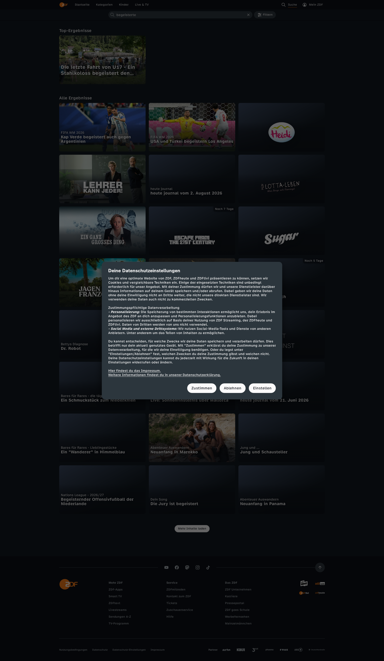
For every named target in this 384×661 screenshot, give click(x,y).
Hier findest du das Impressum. (134, 371)
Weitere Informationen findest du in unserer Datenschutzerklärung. (164, 375)
